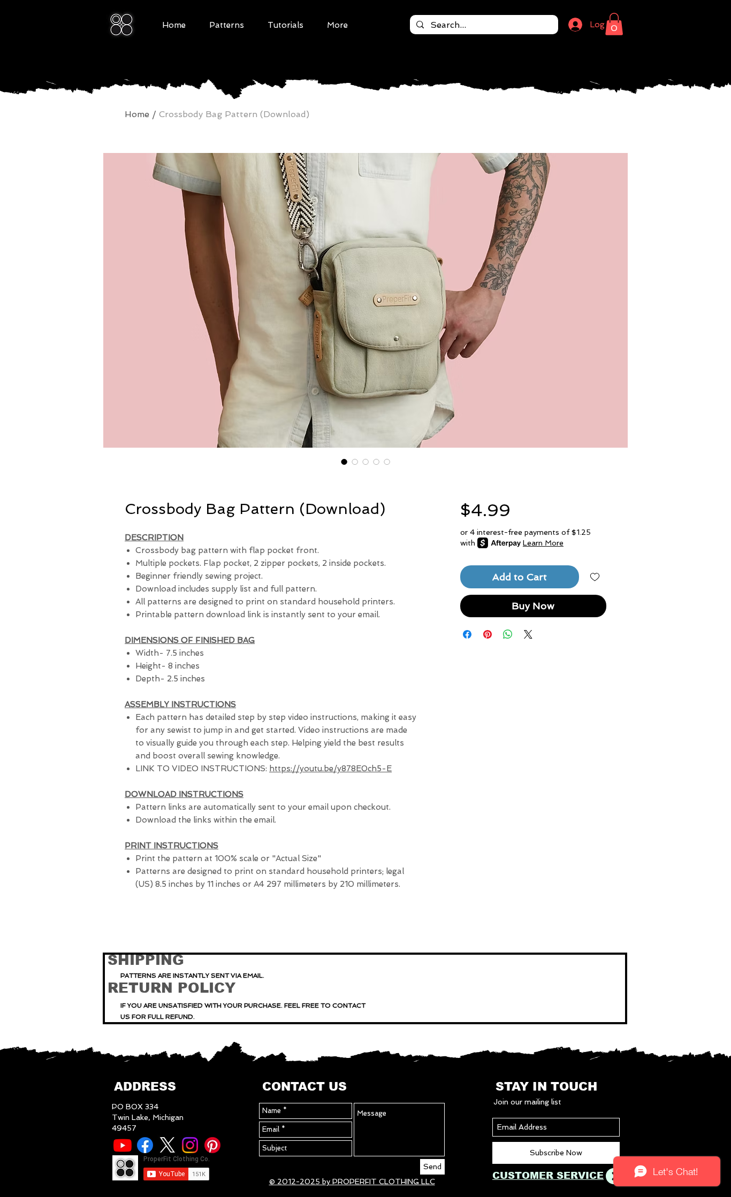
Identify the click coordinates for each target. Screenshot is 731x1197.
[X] (167, 1145)
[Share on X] (528, 634)
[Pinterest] (212, 1145)
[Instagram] (190, 1145)
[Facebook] (145, 1145)
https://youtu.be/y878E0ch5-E (330, 768)
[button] (614, 24)
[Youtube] (122, 1145)
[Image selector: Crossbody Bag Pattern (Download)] (344, 461)
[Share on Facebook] (467, 634)
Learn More (543, 543)
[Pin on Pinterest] (487, 634)
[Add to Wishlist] (594, 576)
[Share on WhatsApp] (507, 634)
